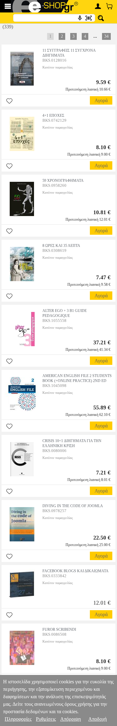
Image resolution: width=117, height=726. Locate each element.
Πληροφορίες (18, 719)
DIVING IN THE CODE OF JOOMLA (72, 506)
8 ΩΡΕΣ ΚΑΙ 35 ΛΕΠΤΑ (61, 245)
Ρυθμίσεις (46, 719)
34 (106, 36)
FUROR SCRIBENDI (59, 629)
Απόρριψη (70, 719)
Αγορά (101, 100)
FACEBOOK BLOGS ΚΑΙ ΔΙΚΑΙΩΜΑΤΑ (75, 571)
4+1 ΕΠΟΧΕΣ (53, 115)
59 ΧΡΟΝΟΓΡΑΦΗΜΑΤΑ (63, 180)
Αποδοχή (97, 719)
